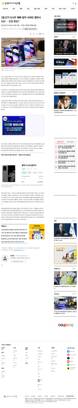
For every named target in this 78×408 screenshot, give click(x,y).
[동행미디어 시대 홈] (11, 3)
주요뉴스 (53, 368)
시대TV (73, 8)
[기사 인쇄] (30, 34)
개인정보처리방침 (70, 396)
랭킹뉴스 (53, 371)
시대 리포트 (57, 16)
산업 (28, 8)
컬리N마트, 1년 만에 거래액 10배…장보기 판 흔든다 (14, 239)
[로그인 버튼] (75, 3)
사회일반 (40, 354)
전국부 (39, 356)
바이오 (15, 363)
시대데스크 (57, 269)
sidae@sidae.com (19, 250)
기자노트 (56, 294)
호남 (39, 366)
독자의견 (40, 396)
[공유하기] (33, 34)
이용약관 (46, 396)
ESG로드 (53, 361)
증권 (26, 355)
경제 (21, 8)
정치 (13, 8)
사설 (55, 221)
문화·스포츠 (62, 8)
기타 (39, 376)
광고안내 (33, 396)
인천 (39, 374)
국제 (46, 8)
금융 (26, 352)
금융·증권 (37, 8)
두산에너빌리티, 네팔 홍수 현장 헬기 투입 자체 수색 (14, 230)
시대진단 (40, 351)
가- (37, 34)
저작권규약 (52, 396)
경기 (39, 359)
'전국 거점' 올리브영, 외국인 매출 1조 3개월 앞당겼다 (14, 233)
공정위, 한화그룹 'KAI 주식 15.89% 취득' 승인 (12, 242)
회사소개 (27, 396)
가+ (43, 34)
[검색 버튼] (73, 3)
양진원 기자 (5, 29)
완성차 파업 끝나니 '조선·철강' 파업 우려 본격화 (13, 236)
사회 (53, 8)
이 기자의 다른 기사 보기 (17, 261)
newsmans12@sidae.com (21, 255)
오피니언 (5, 8)
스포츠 (39, 389)
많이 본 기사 (60, 142)
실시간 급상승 (70, 142)
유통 (14, 355)
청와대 (3, 356)
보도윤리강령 (61, 396)
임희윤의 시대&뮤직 (59, 93)
